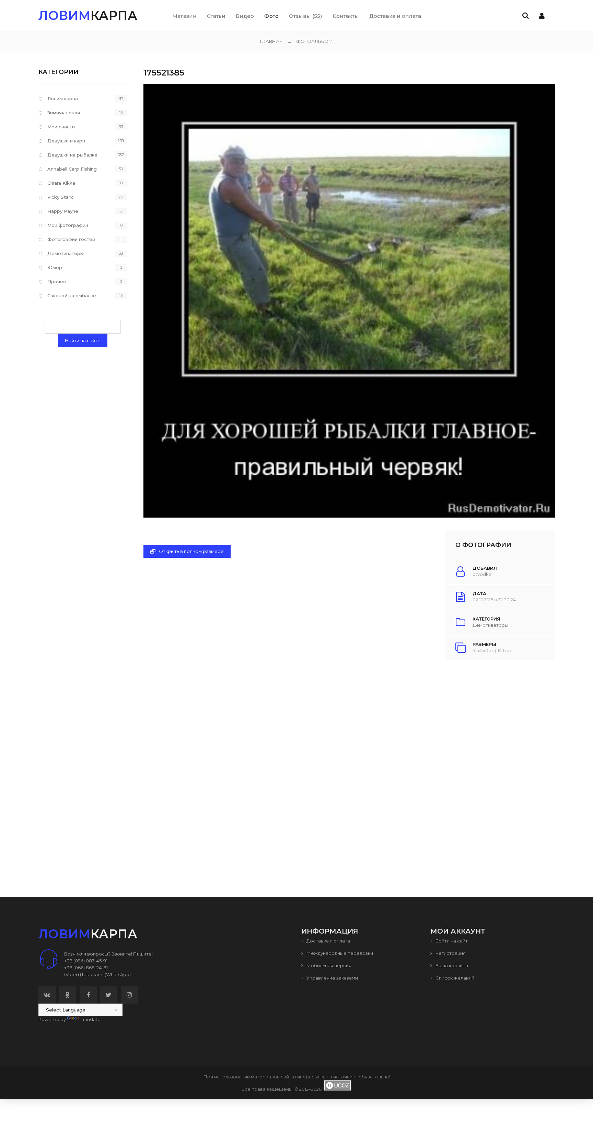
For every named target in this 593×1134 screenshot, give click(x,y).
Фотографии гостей (71, 239)
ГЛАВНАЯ (271, 41)
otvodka (482, 574)
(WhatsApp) (118, 974)
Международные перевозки (339, 953)
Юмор (54, 267)
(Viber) (71, 974)
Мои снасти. (61, 126)
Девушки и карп (66, 140)
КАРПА (87, 15)
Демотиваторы (490, 625)
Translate (91, 1019)
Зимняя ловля (63, 112)
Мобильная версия (328, 965)
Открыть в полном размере (191, 551)
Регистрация (450, 953)
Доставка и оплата (327, 941)
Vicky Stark (60, 197)
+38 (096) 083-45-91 (85, 960)
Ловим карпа (62, 98)
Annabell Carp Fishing (72, 169)
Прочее (56, 281)
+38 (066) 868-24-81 (86, 967)
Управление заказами (331, 978)
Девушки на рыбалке (72, 155)
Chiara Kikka (61, 183)
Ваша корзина (451, 965)
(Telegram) (92, 974)
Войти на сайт (451, 941)
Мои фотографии (67, 225)
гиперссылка (310, 1076)
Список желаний (454, 978)
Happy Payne (62, 211)
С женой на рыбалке (71, 295)
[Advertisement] (349, 763)
